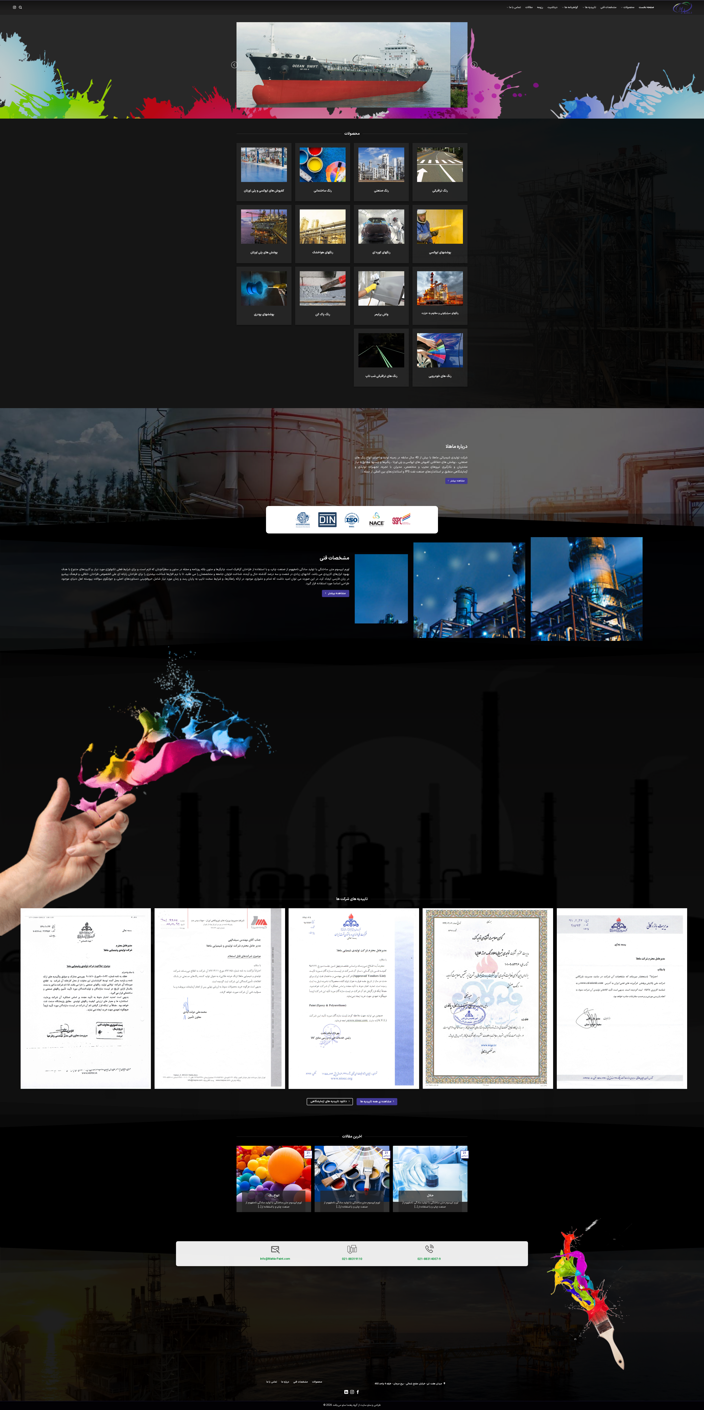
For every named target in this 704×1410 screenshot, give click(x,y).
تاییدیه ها (590, 7)
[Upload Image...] (351, 65)
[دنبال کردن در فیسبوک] (358, 1392)
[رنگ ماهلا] (675, 7)
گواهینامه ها (571, 7)
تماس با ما (515, 7)
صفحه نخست (646, 7)
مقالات (529, 7)
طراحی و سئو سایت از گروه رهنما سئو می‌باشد (356, 1405)
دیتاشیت (552, 7)
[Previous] (474, 64)
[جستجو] (20, 7)
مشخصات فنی (608, 7)
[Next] (234, 64)
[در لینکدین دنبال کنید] (346, 1392)
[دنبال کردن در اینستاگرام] (14, 7)
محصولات (628, 7)
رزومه (540, 7)
